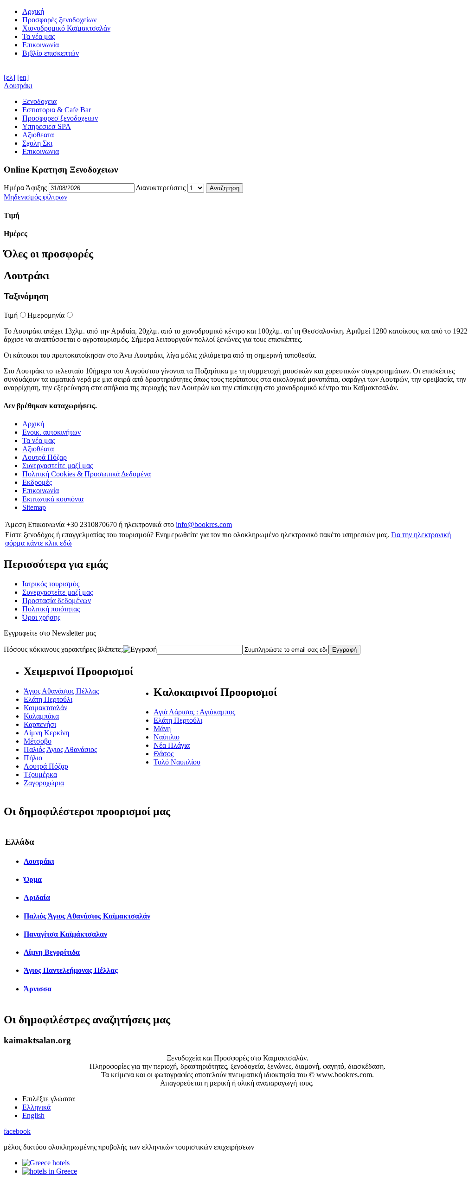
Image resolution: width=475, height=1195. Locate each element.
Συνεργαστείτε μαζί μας (57, 465)
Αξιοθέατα (38, 449)
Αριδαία (37, 897)
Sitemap (34, 507)
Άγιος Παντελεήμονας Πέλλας (71, 970)
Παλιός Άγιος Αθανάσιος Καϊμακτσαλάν (87, 916)
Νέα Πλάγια (172, 745)
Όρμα (33, 879)
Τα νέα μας (38, 36)
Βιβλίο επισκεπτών (50, 53)
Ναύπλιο (167, 737)
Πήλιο (33, 758)
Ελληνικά (36, 1107)
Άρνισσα (37, 989)
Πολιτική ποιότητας (51, 609)
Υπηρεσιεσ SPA (46, 126)
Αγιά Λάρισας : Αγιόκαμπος (194, 712)
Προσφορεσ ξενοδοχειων (60, 118)
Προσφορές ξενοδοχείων (59, 20)
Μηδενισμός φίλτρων (35, 197)
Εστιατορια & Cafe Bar (56, 110)
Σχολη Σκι (37, 143)
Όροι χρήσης (41, 617)
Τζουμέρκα (40, 774)
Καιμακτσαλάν (45, 708)
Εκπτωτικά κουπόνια (52, 499)
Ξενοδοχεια (39, 101)
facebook (17, 1131)
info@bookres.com (204, 524)
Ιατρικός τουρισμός (50, 584)
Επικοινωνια (40, 151)
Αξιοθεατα (38, 135)
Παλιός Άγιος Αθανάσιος (60, 749)
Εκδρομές (37, 482)
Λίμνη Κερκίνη (46, 733)
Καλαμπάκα (41, 716)
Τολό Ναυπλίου (177, 762)
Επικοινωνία (40, 45)
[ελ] (9, 77)
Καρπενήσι (40, 724)
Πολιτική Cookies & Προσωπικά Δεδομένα (86, 474)
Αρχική (33, 11)
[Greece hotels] (46, 1163)
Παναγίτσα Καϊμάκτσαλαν (65, 934)
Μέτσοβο (37, 741)
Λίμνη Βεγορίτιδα (52, 952)
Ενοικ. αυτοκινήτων (51, 432)
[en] (23, 77)
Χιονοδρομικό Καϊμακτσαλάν (66, 28)
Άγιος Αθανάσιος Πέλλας (61, 691)
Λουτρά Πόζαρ (44, 457)
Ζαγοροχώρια (44, 783)
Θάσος (163, 754)
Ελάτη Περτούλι (48, 699)
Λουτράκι (18, 86)
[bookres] (49, 1171)
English (33, 1115)
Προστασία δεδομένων (56, 600)
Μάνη (162, 728)
